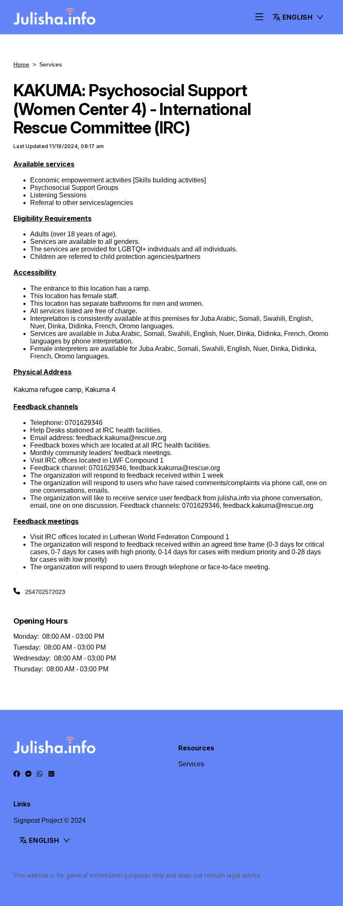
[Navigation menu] (259, 17)
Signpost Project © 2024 (49, 820)
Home (21, 64)
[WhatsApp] (39, 773)
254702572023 (45, 592)
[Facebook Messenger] (28, 773)
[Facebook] (16, 773)
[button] (298, 17)
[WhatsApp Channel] (51, 773)
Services (191, 764)
